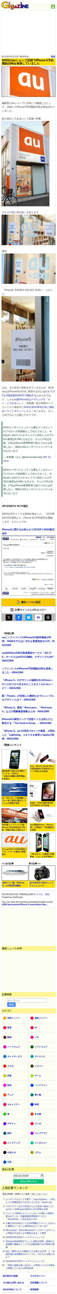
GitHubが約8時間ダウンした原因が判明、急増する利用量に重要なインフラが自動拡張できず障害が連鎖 (30, 1244)
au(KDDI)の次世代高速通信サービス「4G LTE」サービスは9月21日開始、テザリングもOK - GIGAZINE (28, 656)
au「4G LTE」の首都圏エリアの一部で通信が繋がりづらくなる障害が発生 (14, 800)
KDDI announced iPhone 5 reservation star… (25, 904)
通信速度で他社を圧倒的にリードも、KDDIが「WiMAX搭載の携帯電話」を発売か (14, 775)
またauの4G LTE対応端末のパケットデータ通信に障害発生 (14, 851)
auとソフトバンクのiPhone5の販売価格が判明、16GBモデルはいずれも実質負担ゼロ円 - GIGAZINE (28, 641)
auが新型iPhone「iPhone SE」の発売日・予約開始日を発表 (42, 827)
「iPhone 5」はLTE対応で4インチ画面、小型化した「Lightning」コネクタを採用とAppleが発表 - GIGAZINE (28, 734)
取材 (53, 56)
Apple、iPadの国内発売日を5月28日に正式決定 (41, 804)
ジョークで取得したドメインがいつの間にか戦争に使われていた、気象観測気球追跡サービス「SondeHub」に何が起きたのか (30, 1216)
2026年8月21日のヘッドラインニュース (25, 1261)
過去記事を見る (28, 1181)
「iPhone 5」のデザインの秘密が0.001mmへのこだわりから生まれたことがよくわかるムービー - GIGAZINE (27, 684)
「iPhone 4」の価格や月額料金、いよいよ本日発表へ (42, 855)
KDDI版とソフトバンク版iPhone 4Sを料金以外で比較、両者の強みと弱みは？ (14, 827)
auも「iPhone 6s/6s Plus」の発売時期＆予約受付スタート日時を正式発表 (42, 768)
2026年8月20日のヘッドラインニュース (25, 1237)
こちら (44, 1194)
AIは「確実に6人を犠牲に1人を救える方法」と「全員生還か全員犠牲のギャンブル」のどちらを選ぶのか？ (30, 1254)
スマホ (39, 894)
